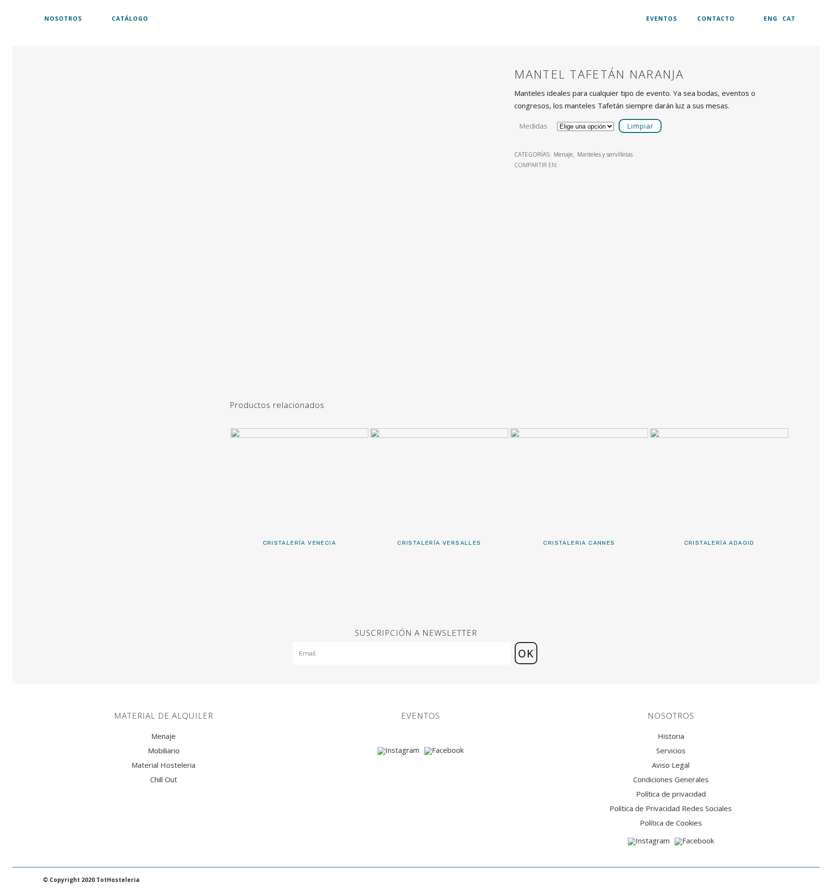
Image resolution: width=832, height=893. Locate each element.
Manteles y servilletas (605, 154)
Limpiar (640, 126)
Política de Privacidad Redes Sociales (671, 808)
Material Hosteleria (163, 765)
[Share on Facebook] (564, 164)
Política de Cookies (671, 823)
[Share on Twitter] (575, 164)
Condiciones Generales (671, 779)
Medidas (533, 126)
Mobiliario (164, 751)
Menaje (563, 154)
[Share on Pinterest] (596, 164)
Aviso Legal (670, 765)
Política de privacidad (671, 794)
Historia (671, 736)
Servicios (671, 751)
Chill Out (163, 779)
